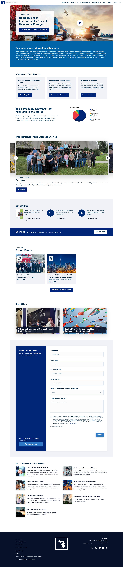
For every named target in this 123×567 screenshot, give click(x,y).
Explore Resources (88, 95)
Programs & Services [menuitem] (85, 2)
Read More (21, 189)
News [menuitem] (109, 2)
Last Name (54, 360)
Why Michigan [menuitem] (65, 2)
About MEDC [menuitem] (19, 539)
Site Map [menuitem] (18, 553)
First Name (54, 351)
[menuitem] (120, 2)
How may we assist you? (58, 398)
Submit (99, 435)
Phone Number (55, 370)
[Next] (108, 158)
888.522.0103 (32, 444)
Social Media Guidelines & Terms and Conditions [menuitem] (29, 556)
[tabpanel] (62, 167)
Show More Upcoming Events (61, 289)
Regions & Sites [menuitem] (74, 2)
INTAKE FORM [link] (100, 232)
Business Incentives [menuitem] (96, 2)
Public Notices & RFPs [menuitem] (21, 547)
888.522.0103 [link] (104, 542)
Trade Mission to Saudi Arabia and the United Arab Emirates (60, 278)
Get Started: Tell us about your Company (34, 30)
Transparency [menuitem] (19, 545)
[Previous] (16, 158)
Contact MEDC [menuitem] (19, 550)
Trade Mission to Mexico (26, 277)
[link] (9, 2)
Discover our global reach (59, 95)
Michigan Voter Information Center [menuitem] (25, 559)
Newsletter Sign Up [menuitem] (21, 542)
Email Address (55, 379)
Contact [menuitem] (115, 2)
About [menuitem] (104, 2)
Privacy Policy (73, 423)
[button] (80, 23)
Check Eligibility (25, 95)
